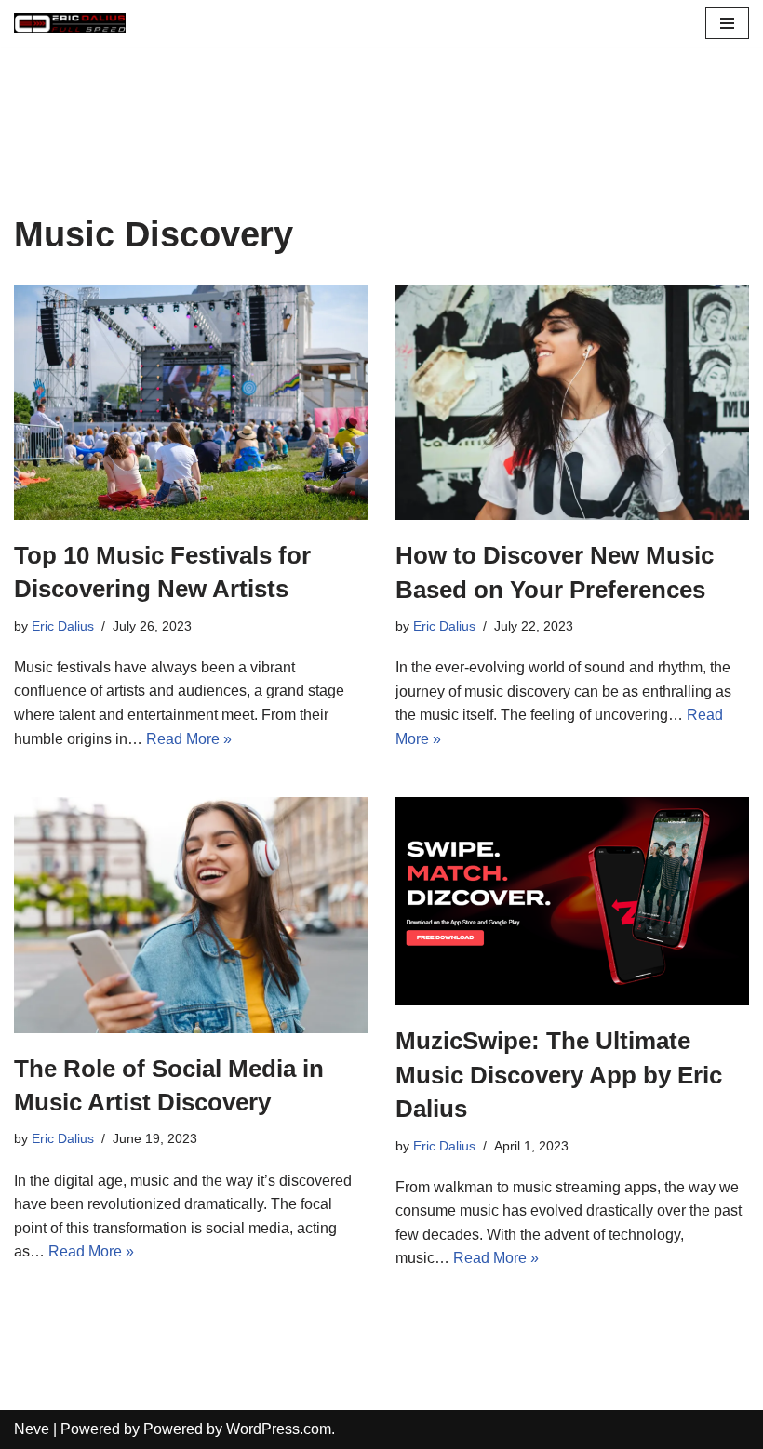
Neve (31, 1429)
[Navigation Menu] (727, 23)
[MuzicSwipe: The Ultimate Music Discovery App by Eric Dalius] (572, 901)
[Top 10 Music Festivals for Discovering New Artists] (191, 402)
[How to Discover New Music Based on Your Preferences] (572, 402)
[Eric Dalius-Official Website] (70, 23)
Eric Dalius (63, 625)
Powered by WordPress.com (237, 1429)
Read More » (189, 739)
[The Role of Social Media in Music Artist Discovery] (191, 914)
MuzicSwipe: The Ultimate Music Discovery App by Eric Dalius (558, 1075)
